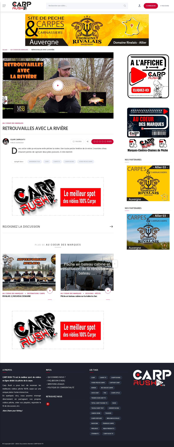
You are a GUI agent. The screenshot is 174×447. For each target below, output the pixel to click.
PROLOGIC (94, 429)
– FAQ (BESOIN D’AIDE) (55, 380)
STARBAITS (95, 434)
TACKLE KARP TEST (97, 408)
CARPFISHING (69, 162)
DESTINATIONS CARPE (36, 293)
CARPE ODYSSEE (96, 418)
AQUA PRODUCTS (108, 429)
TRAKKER (108, 413)
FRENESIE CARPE (108, 423)
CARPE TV (57, 162)
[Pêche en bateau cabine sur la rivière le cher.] (108, 291)
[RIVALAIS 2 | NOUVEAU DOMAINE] (50, 291)
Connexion (151, 6)
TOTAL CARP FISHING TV (99, 403)
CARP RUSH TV (108, 434)
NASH (114, 403)
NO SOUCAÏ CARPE (107, 388)
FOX (105, 393)
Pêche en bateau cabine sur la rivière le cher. (79, 296)
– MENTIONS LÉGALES (55, 384)
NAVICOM (94, 423)
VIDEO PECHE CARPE (85, 162)
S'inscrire (164, 6)
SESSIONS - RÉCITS (93, 293)
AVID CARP (95, 393)
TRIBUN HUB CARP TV (98, 398)
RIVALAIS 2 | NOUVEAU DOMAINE (17, 296)
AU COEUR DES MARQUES (19, 50)
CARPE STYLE (115, 393)
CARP (47, 162)
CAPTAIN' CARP (115, 383)
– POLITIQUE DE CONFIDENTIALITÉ (60, 387)
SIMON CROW (95, 413)
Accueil (5, 50)
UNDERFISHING (114, 408)
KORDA (93, 388)
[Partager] (87, 141)
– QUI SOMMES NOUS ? (55, 377)
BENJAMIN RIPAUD (113, 418)
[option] (29, 279)
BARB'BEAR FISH (34, 162)
